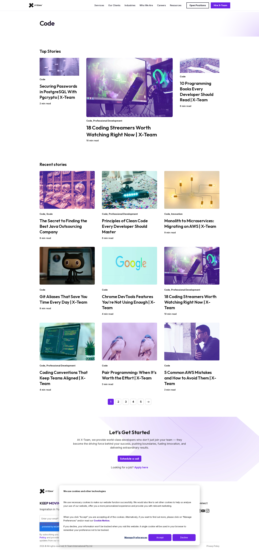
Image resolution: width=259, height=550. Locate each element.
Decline (184, 537)
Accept (160, 537)
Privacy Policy (213, 546)
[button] (148, 402)
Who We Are (146, 5)
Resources (175, 5)
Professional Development (107, 120)
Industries (130, 5)
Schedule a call (129, 458)
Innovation (177, 214)
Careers (161, 5)
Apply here (141, 467)
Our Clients (114, 5)
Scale (49, 214)
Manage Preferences (135, 537)
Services (99, 5)
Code (42, 79)
